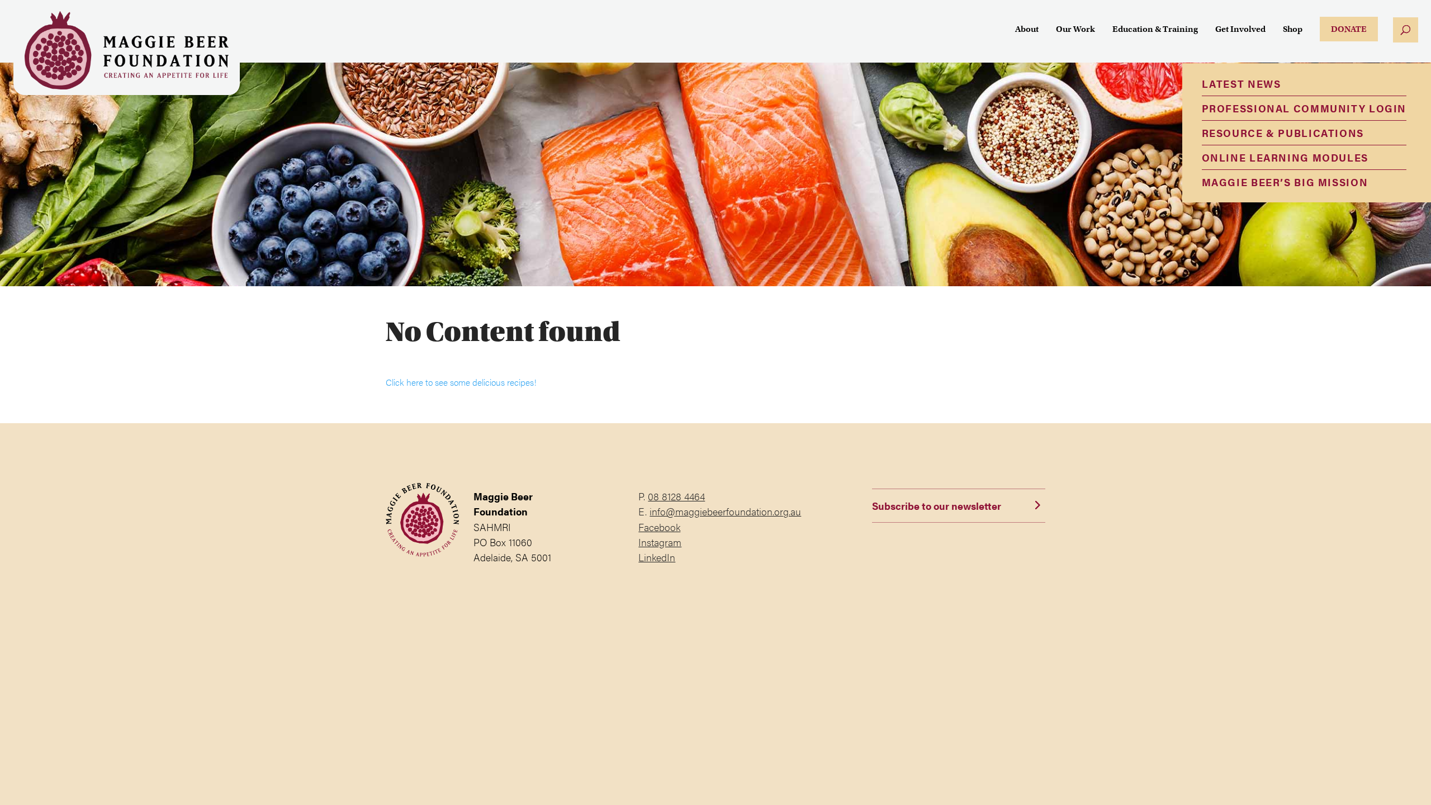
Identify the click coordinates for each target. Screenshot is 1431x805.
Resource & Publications (1283, 132)
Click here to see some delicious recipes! (461, 382)
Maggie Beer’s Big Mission (1285, 182)
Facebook (659, 527)
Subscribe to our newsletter (936, 506)
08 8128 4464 (676, 496)
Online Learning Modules (1285, 157)
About (1027, 29)
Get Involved (1240, 29)
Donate (1349, 29)
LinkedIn (656, 557)
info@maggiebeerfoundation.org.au (725, 511)
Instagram (659, 542)
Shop (1292, 29)
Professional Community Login (1304, 108)
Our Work (1075, 29)
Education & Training (1155, 29)
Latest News (1241, 83)
